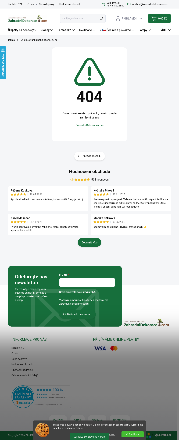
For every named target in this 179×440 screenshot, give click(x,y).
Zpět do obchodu (92, 156)
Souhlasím (134, 434)
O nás (30, 4)
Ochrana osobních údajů (25, 375)
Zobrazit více (89, 242)
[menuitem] (23, 30)
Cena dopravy (46, 4)
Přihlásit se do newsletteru (77, 314)
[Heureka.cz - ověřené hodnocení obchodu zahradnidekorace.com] (41, 396)
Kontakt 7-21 (15, 4)
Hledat (101, 18)
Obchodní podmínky (22, 370)
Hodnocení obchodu (70, 4)
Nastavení (109, 434)
